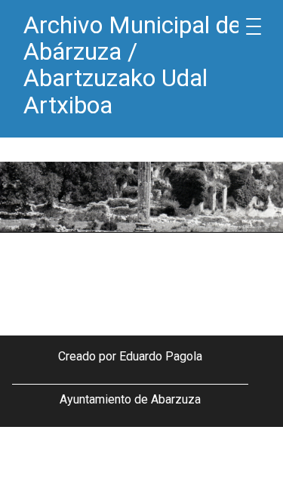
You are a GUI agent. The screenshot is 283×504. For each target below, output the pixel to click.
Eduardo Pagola (160, 356)
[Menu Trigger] (253, 26)
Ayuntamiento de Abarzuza (130, 399)
